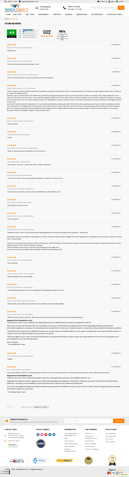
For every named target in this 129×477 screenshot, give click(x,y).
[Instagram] (49, 434)
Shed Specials (69, 446)
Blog (66, 438)
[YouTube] (41, 434)
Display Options (27, 407)
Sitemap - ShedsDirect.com (70, 450)
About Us (88, 433)
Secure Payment (90, 444)
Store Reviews (90, 446)
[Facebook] (37, 434)
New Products (69, 441)
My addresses (110, 433)
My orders (109, 439)
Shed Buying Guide (70, 444)
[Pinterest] (45, 434)
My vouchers (110, 442)
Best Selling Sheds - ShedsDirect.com (71, 434)
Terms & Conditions (92, 449)
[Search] (121, 8)
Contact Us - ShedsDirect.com (91, 437)
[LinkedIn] (53, 434)
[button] (5, 472)
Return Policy (89, 441)
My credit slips (111, 436)
